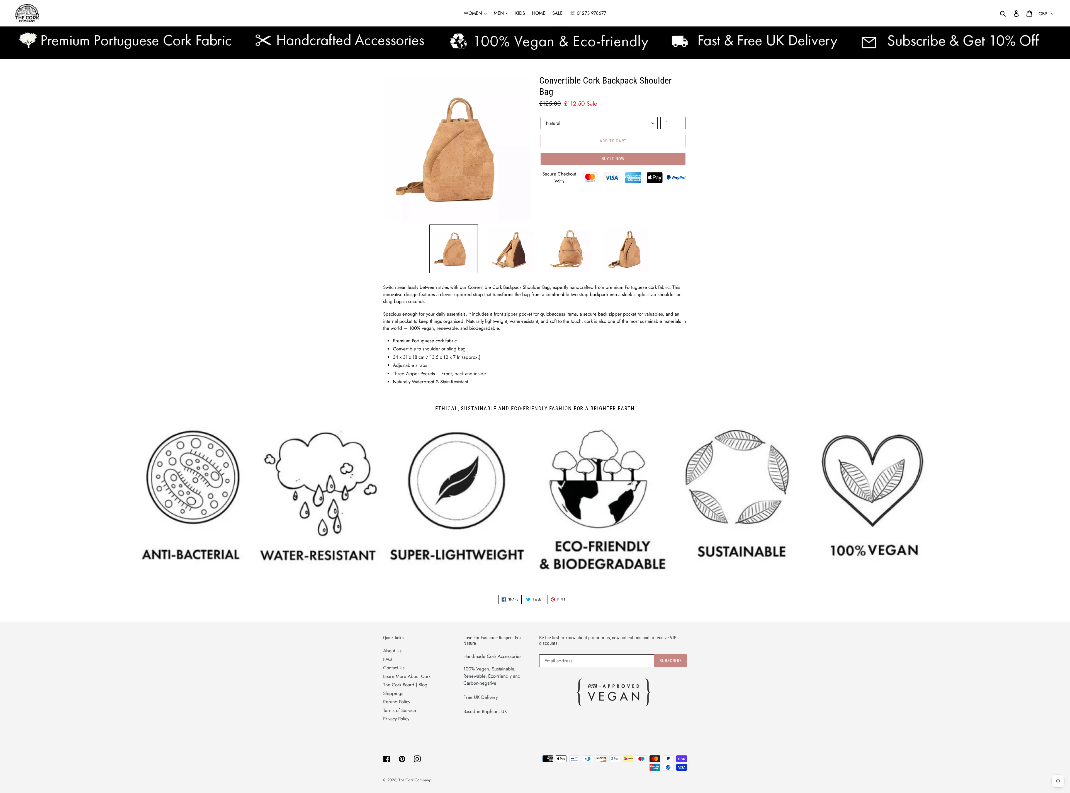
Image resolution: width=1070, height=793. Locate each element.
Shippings (393, 693)
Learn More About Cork (407, 676)
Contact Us (394, 667)
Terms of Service (399, 710)
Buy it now (613, 158)
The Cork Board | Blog (405, 684)
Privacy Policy (396, 718)
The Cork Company (414, 780)
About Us (392, 650)
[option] (449, 250)
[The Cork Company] (145, 13)
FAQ (387, 659)
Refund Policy (396, 701)
